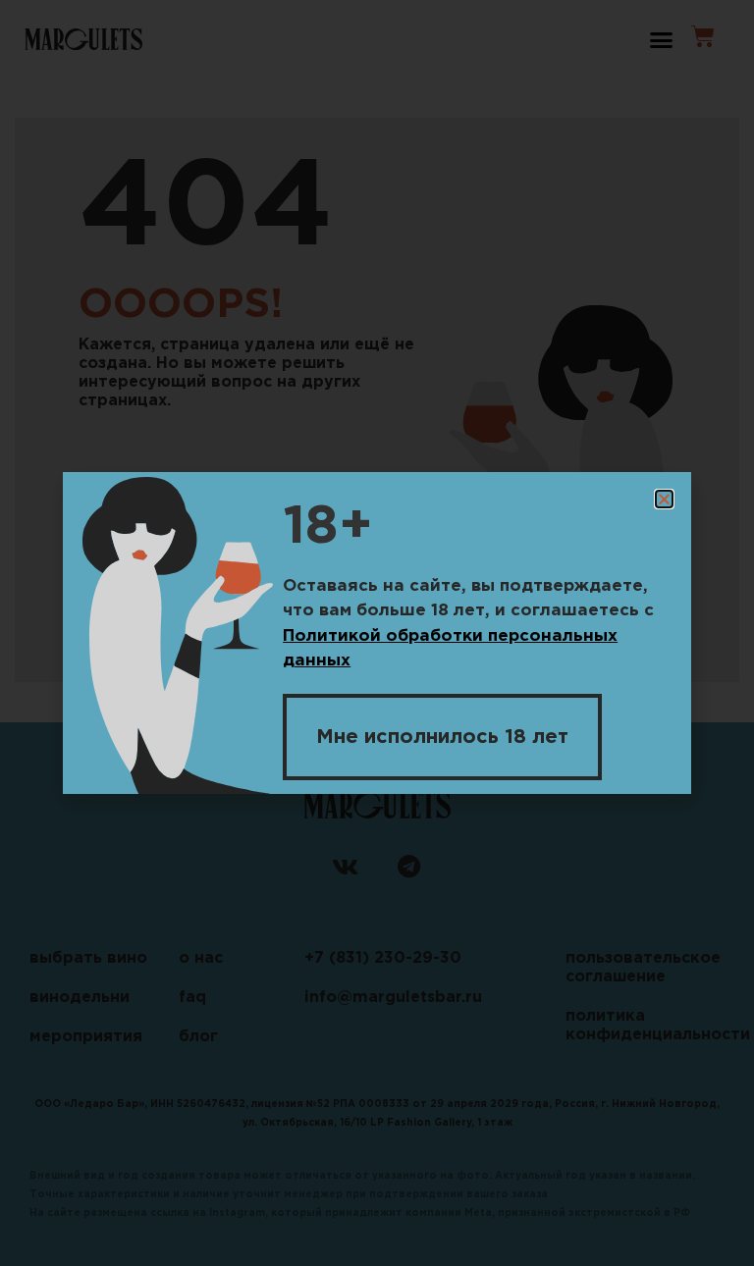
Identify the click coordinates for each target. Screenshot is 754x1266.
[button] (664, 499)
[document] (377, 633)
